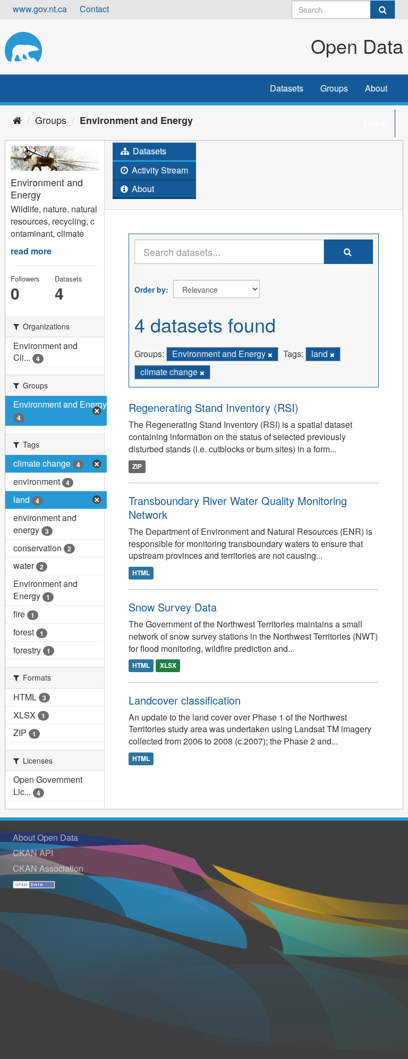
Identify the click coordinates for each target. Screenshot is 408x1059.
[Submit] (382, 10)
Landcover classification (185, 700)
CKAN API (33, 853)
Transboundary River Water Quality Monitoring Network (238, 507)
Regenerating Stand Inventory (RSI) (214, 407)
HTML (141, 572)
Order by (150, 289)
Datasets (286, 88)
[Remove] (270, 354)
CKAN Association (48, 868)
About (376, 88)
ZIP (137, 466)
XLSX (168, 666)
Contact (94, 9)
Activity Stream (159, 170)
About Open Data (45, 837)
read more (31, 251)
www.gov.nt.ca (40, 9)
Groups (334, 88)
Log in (375, 123)
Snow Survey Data (173, 607)
